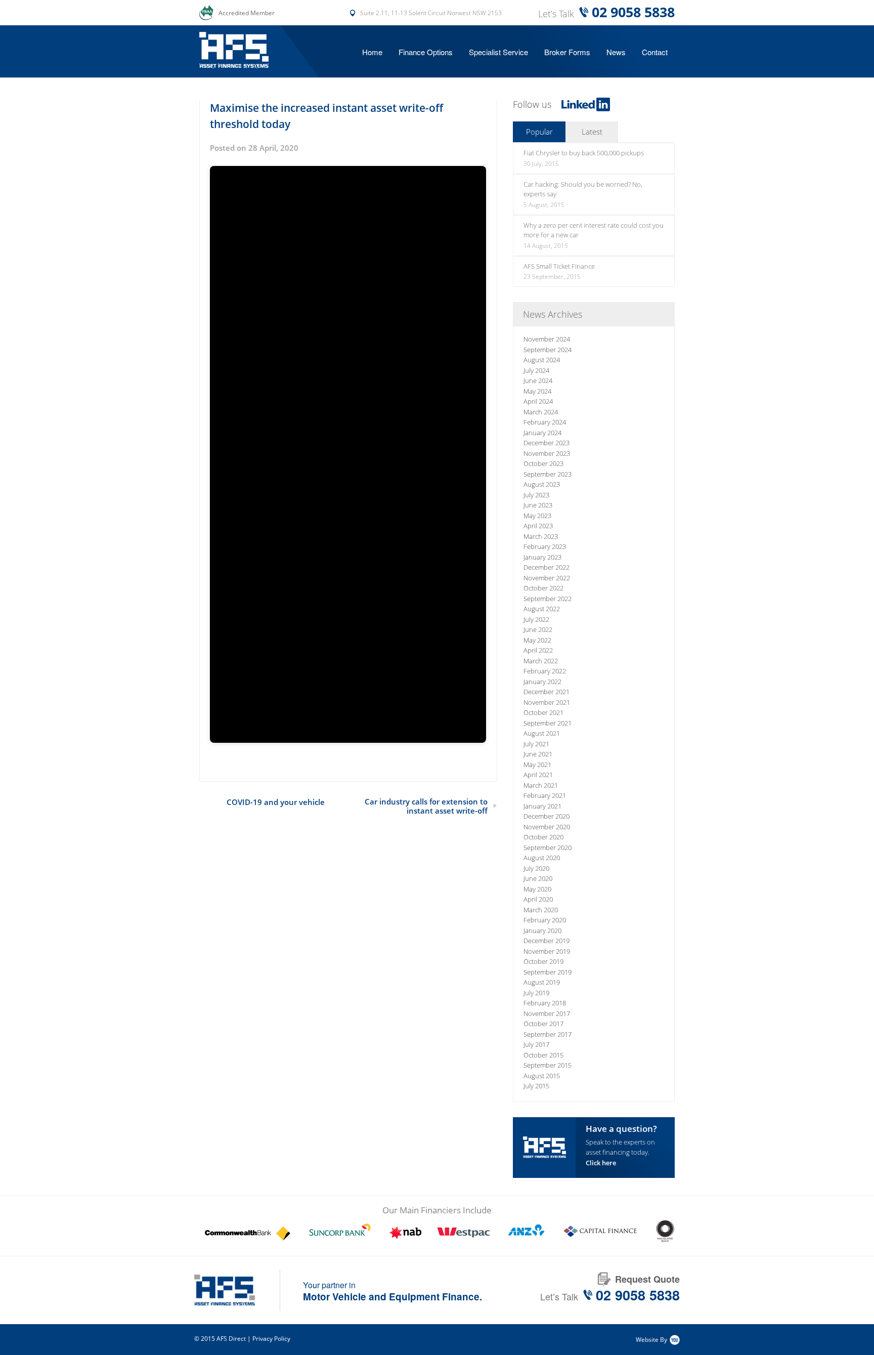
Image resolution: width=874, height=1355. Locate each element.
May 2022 (537, 640)
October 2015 (543, 1055)
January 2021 (542, 806)
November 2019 (546, 951)
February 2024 (544, 422)
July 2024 (536, 370)
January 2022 (542, 681)
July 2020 (536, 868)
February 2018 (544, 1002)
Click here (601, 1162)
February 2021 (544, 795)
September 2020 (547, 847)
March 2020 (540, 909)
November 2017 (546, 1013)
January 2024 (542, 432)
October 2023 (543, 463)
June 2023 (537, 505)
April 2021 (538, 774)
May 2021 (537, 764)
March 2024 (540, 411)
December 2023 (546, 442)
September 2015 (547, 1065)
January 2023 (542, 557)
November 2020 (546, 826)
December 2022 (546, 567)
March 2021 (540, 785)
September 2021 (547, 723)
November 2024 (546, 339)
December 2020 (546, 816)
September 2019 (547, 972)
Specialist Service (498, 52)
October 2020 (543, 836)
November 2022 (546, 577)
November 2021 (546, 702)
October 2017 (543, 1023)
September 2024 (547, 349)
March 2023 (540, 536)
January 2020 (542, 930)
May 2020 (537, 889)
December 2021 (546, 691)
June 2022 (537, 629)
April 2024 (538, 401)
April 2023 (538, 525)
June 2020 (537, 878)
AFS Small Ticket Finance (559, 266)
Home (372, 52)
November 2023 (546, 453)
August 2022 (541, 608)
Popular (539, 131)
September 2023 (547, 474)
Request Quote (647, 1279)
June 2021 (537, 753)
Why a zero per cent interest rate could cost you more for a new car (593, 230)
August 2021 (541, 733)
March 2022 (540, 660)
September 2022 (547, 598)
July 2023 (536, 494)
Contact (655, 52)
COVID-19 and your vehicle (276, 802)
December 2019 (546, 940)
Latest (592, 131)
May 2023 (537, 515)
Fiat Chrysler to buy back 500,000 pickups (583, 152)
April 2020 (538, 899)
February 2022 (544, 670)
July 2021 (536, 743)
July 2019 (536, 992)
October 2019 (543, 961)
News (616, 52)
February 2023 (544, 546)
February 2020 (544, 919)
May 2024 (537, 391)
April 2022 (538, 650)
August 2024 (541, 359)
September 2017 (547, 1034)
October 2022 (543, 587)
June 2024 (537, 380)
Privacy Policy (271, 1338)
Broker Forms (567, 52)
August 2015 (541, 1075)
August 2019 (541, 982)
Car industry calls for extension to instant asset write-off (426, 806)
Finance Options (426, 52)
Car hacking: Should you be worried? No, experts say (582, 189)
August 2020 (541, 857)
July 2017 (536, 1044)
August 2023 (541, 484)
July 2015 (536, 1085)
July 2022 (536, 619)
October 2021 (543, 712)
